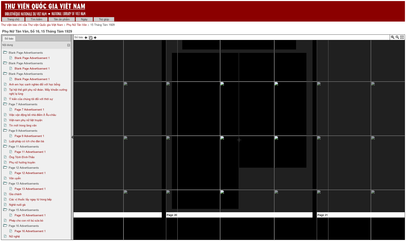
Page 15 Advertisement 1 (30, 215)
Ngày (84, 19)
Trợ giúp (104, 19)
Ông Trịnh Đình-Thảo (21, 157)
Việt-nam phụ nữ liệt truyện (25, 120)
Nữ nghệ (14, 236)
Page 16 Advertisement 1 (30, 231)
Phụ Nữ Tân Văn (76, 25)
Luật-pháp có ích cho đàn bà (26, 141)
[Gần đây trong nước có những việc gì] (239, 44)
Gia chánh (15, 194)
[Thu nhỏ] (397, 38)
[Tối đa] (402, 38)
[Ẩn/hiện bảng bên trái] (72, 137)
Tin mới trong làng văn (23, 125)
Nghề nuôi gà (17, 205)
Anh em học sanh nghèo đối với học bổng (34, 84)
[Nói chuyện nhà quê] (356, 144)
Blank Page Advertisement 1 (32, 58)
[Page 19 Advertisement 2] (122, 171)
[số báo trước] (86, 37)
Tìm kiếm (36, 19)
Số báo (9, 38)
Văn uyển (15, 178)
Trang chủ (13, 19)
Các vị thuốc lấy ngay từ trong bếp (30, 199)
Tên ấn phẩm (62, 19)
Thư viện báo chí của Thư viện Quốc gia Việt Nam (32, 25)
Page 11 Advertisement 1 (30, 152)
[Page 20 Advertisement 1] (272, 187)
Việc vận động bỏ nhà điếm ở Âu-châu (32, 115)
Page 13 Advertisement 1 (30, 189)
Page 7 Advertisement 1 (29, 109)
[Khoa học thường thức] (90, 44)
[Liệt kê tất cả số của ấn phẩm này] (90, 37)
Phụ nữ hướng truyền (22, 162)
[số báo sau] (95, 37)
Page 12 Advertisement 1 (30, 173)
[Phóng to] (393, 38)
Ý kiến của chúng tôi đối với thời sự (31, 99)
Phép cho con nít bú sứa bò (26, 220)
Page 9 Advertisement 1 (29, 136)
